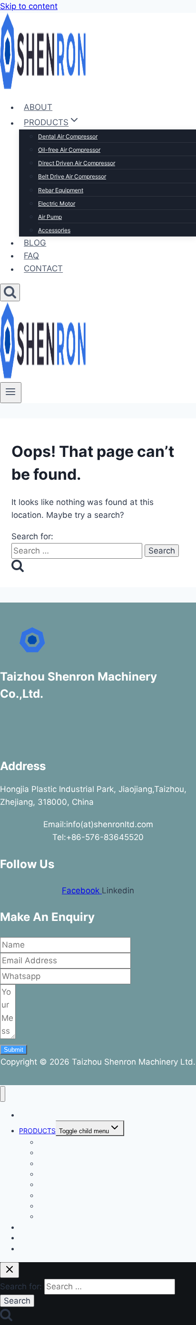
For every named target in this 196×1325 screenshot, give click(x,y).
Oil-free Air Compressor (69, 149)
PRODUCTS (37, 1131)
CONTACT (43, 269)
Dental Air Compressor (68, 136)
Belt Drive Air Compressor (72, 176)
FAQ (31, 255)
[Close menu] (2, 1094)
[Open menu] (10, 392)
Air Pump (50, 216)
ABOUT (38, 107)
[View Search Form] (10, 292)
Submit (13, 1049)
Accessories (54, 230)
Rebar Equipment (60, 190)
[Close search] (9, 1270)
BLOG (35, 242)
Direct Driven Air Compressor (76, 163)
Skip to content (29, 6)
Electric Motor (56, 203)
